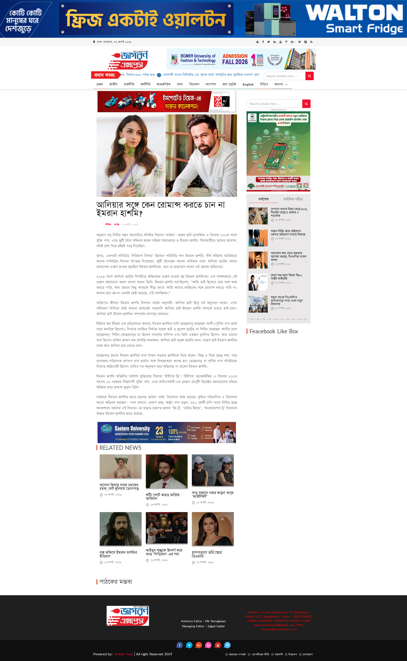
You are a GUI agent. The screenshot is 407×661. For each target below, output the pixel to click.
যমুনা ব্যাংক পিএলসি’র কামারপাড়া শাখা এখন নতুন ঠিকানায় (287, 300)
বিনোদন (194, 84)
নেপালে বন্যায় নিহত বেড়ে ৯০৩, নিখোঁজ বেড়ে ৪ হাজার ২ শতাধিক (289, 212)
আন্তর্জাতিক (164, 84)
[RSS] (311, 42)
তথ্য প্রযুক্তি (229, 84)
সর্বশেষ (264, 199)
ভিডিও (264, 84)
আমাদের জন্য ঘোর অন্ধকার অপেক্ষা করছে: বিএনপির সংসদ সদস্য (288, 256)
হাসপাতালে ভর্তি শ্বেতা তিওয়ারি (207, 554)
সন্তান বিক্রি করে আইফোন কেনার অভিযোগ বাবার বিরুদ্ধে (288, 233)
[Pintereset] (280, 42)
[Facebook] (263, 42)
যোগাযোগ (308, 654)
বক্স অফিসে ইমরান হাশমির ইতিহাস (118, 554)
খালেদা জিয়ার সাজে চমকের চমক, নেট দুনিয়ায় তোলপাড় (119, 487)
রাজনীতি (129, 84)
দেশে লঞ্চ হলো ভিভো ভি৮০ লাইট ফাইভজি (286, 277)
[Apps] (257, 42)
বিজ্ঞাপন (293, 654)
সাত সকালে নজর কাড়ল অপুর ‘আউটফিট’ (212, 494)
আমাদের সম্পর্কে (237, 654)
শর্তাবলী (279, 654)
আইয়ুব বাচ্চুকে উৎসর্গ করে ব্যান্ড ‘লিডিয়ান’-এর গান (164, 552)
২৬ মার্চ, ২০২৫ (130, 224)
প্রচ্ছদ (99, 84)
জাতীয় (113, 84)
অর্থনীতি (145, 84)
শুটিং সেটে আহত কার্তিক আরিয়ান (163, 497)
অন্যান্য (279, 84)
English (248, 84)
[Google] (293, 42)
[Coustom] (305, 42)
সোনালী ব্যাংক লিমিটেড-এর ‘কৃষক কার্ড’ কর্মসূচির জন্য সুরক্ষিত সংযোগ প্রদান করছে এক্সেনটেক (198, 75)
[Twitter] (268, 42)
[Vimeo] (299, 42)
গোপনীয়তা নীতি (260, 654)
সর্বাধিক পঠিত (293, 199)
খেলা (180, 84)
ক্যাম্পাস (211, 84)
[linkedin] (274, 42)
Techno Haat (123, 654)
